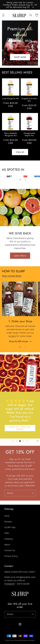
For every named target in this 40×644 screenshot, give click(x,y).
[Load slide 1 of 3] (16, 441)
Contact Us (9, 550)
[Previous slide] (12, 441)
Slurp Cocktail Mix (16, 640)
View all (20, 152)
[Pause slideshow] (37, 441)
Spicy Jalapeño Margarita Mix (10, 134)
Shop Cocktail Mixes (11, 276)
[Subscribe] (32, 493)
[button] (3, 15)
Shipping (8, 539)
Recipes (8, 521)
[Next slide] (27, 441)
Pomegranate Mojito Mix (29, 134)
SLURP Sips (10, 527)
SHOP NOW (20, 57)
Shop (6, 516)
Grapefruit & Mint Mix (29, 99)
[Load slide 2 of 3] (20, 441)
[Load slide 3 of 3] (23, 441)
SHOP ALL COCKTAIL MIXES (20, 428)
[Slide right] (25, 179)
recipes (12, 336)
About (7, 545)
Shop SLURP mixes (18, 341)
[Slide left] (14, 179)
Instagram (9, 584)
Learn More (20, 256)
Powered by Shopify (28, 640)
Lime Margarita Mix (10, 98)
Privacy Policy (11, 556)
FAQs (6, 533)
